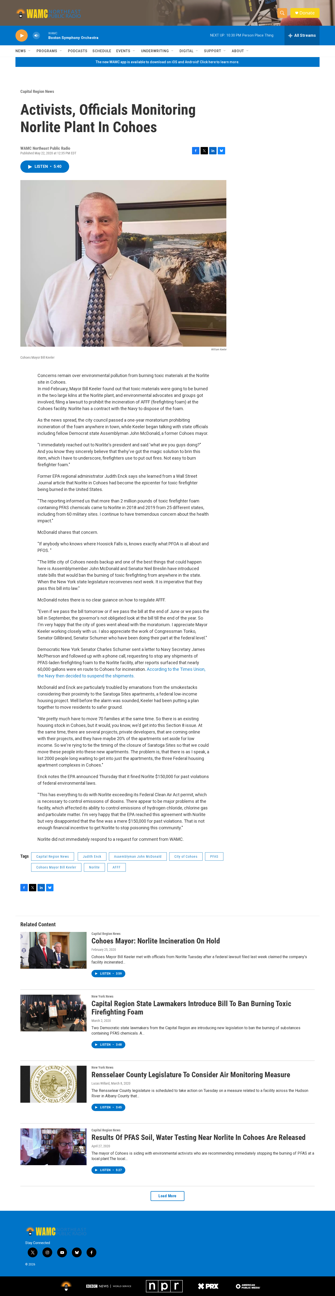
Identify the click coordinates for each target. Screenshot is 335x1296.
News (20, 51)
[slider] (44, 35)
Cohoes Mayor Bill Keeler (56, 867)
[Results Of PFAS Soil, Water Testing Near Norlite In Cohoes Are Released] (53, 1146)
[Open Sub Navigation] (30, 51)
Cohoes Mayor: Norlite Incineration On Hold (155, 941)
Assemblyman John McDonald (138, 856)
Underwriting (155, 51)
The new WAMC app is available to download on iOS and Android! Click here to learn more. (167, 62)
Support (212, 51)
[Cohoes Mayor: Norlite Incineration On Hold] (53, 950)
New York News (102, 996)
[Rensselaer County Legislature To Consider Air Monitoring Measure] (53, 1084)
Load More (167, 1196)
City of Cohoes (185, 856)
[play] (22, 35)
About (238, 51)
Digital (186, 51)
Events (123, 51)
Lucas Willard (100, 1083)
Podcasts (78, 51)
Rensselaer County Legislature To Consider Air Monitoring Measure (190, 1074)
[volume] (36, 35)
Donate (307, 12)
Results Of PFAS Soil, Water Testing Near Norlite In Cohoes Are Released (198, 1137)
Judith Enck (92, 856)
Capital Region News (37, 91)
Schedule (101, 51)
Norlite (94, 867)
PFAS (214, 856)
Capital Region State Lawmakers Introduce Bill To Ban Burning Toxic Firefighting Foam (191, 1007)
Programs (47, 51)
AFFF (117, 867)
